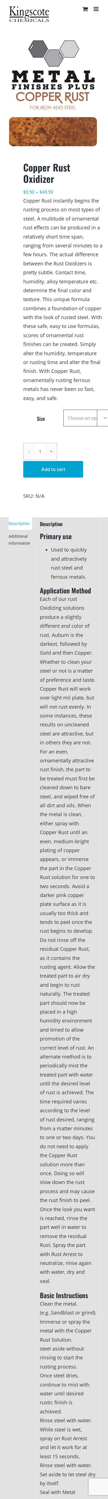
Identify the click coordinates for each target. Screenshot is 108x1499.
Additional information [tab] (19, 540)
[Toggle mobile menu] (96, 9)
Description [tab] (19, 523)
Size (41, 418)
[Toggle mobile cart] (85, 9)
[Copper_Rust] (54, 91)
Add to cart (53, 469)
